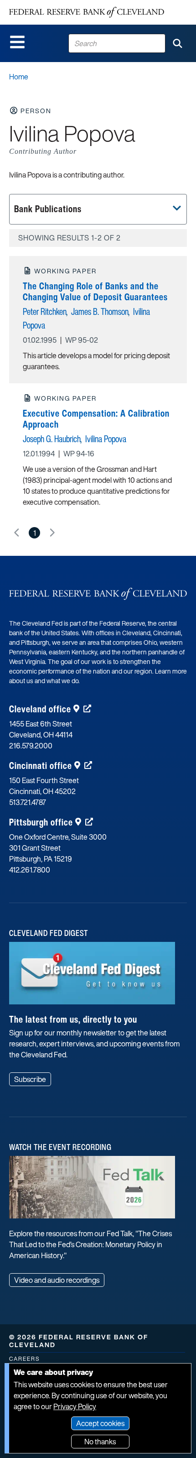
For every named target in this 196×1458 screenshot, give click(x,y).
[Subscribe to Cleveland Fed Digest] (92, 976)
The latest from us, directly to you (73, 1019)
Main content (44, 5)
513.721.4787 (27, 802)
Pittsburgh (41, 822)
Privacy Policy (74, 1406)
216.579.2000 (30, 745)
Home (18, 76)
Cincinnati (40, 765)
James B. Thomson (100, 311)
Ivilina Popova (105, 438)
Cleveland (40, 709)
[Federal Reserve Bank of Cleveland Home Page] (86, 12)
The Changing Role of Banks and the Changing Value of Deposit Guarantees (95, 291)
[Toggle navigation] (17, 42)
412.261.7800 (29, 869)
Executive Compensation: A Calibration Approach (96, 419)
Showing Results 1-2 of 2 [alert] (69, 237)
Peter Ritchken (45, 311)
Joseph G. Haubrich (52, 438)
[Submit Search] (177, 43)
